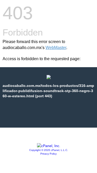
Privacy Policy (48, 153)
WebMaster (56, 47)
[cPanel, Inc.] (48, 146)
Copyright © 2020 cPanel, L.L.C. (48, 150)
